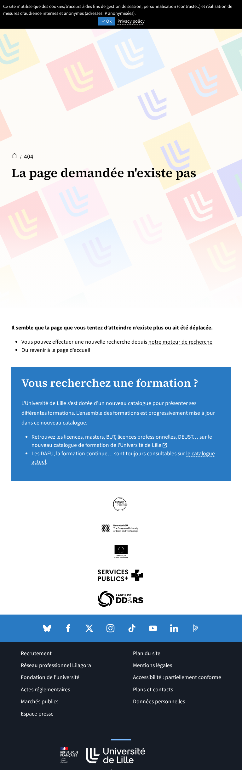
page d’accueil (73, 350)
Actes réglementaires (45, 690)
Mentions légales (152, 665)
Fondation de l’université (50, 677)
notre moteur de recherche (180, 342)
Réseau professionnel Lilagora (56, 665)
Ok (108, 21)
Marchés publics (39, 701)
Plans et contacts (153, 690)
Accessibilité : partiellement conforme (177, 677)
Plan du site (146, 653)
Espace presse (37, 714)
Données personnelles (159, 701)
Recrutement (36, 653)
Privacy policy (131, 21)
